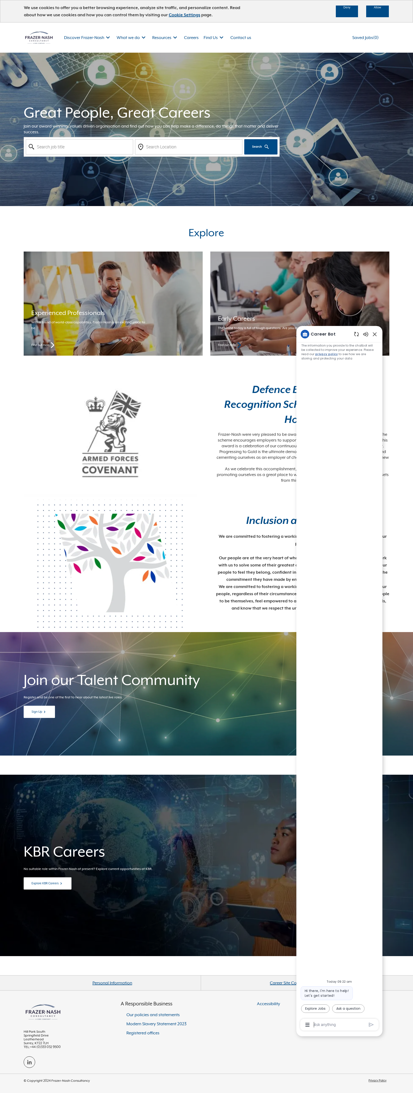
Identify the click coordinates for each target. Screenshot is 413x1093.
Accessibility (268, 1003)
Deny (346, 7)
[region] (339, 679)
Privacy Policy (377, 1080)
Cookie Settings (184, 14)
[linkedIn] (29, 1062)
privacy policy (326, 354)
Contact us (240, 37)
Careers (191, 37)
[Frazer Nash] (39, 37)
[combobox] (79, 146)
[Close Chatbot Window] (375, 334)
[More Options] (307, 1025)
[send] (371, 1025)
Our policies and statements (153, 1014)
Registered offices (142, 1033)
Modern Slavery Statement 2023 (156, 1023)
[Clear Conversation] (356, 334)
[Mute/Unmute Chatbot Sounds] (365, 334)
